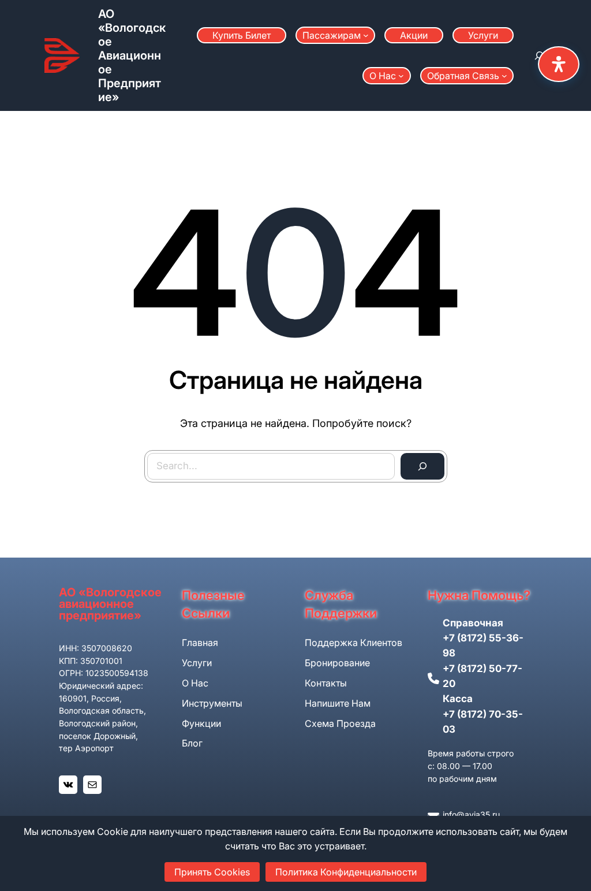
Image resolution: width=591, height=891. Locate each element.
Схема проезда (340, 723)
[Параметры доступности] (558, 64)
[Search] (422, 466)
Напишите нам (338, 703)
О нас (195, 683)
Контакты (326, 683)
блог (192, 743)
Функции (201, 723)
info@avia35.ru (471, 814)
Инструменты (212, 703)
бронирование (337, 663)
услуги (197, 663)
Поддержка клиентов (353, 642)
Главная (200, 642)
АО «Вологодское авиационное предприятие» (132, 55)
